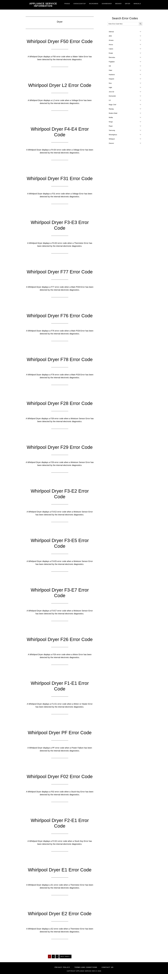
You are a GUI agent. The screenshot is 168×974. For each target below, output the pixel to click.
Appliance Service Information (43, 4)
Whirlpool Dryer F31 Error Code (60, 178)
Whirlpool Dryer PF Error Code (60, 732)
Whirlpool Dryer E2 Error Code (59, 913)
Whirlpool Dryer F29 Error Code (60, 447)
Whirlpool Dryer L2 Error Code (59, 85)
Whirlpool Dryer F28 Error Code (60, 403)
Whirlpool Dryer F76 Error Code (60, 315)
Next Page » (65, 957)
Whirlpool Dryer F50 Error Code (60, 41)
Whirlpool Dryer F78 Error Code (60, 359)
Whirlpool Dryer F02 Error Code (60, 776)
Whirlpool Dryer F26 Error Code (60, 639)
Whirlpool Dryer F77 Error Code (60, 271)
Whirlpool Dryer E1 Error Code (59, 869)
